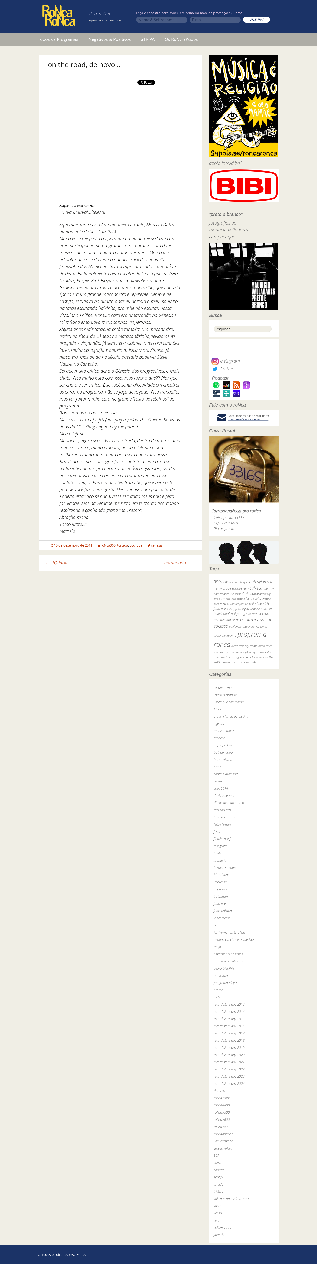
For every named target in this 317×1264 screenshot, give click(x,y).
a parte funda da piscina (231, 716)
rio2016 (219, 1090)
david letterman (224, 795)
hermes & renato (225, 867)
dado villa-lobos (232, 594)
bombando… (179, 563)
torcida (122, 545)
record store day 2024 (229, 1083)
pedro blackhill (224, 968)
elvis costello (238, 598)
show (217, 1162)
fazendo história (225, 817)
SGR (216, 1155)
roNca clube (222, 1098)
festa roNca (254, 598)
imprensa (220, 882)
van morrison (241, 662)
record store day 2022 (229, 1069)
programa (229, 635)
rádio (217, 997)
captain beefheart (226, 774)
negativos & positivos (228, 954)
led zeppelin (234, 609)
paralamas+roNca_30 (229, 961)
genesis (157, 545)
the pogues (236, 657)
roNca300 (108, 545)
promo (218, 990)
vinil (216, 1220)
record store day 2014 (229, 1011)
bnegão (244, 582)
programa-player (225, 983)
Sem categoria (223, 1141)
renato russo (257, 646)
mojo (217, 947)
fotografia (220, 846)
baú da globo (223, 752)
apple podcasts (224, 745)
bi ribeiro (234, 582)
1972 (217, 709)
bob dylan (257, 581)
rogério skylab (251, 652)
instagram (221, 896)
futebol (218, 853)
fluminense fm (223, 839)
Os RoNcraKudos (181, 39)
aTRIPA (148, 39)
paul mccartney (238, 626)
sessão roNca (223, 1148)
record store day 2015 (229, 1018)
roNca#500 (222, 1112)
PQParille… (59, 563)
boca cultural (223, 759)
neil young (238, 613)
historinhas (221, 875)
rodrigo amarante (231, 652)
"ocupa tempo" (224, 687)
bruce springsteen (236, 588)
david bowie (250, 593)
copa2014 (221, 788)
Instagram (229, 361)
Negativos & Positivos (109, 39)
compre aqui (221, 237)
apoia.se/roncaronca (105, 20)
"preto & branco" (225, 695)
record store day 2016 (229, 1026)
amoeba (219, 738)
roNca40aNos (223, 1134)
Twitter (226, 368)
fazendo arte (222, 810)
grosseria (220, 860)
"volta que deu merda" (229, 702)
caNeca (255, 588)
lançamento (222, 918)
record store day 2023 (229, 1076)
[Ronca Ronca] (58, 16)
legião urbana (251, 609)
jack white (245, 604)
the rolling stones (255, 657)
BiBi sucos (221, 581)
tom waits (227, 662)
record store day (240, 646)
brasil (217, 767)
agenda (219, 723)
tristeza (218, 1191)
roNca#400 (222, 1105)
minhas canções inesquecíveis (234, 939)
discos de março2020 (229, 803)
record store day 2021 (229, 1062)
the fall (225, 657)
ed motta (224, 599)
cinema (219, 781)
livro (217, 925)
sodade (219, 1170)
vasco (218, 1206)
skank (263, 652)
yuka (253, 662)
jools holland (223, 911)
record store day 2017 (229, 1033)
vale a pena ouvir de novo (232, 1198)
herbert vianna (229, 604)
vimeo (218, 1213)
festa (217, 831)
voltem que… (222, 1227)
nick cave (251, 614)
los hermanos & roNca (229, 932)
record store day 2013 (229, 1004)
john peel (220, 608)
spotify (218, 1177)
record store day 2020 (229, 1054)
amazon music (224, 731)
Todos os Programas (58, 39)
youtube (136, 545)
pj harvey (253, 627)
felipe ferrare (222, 824)
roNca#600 (222, 1119)
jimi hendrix (260, 603)
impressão (221, 889)
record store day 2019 (229, 1047)
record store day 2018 (229, 1040)
